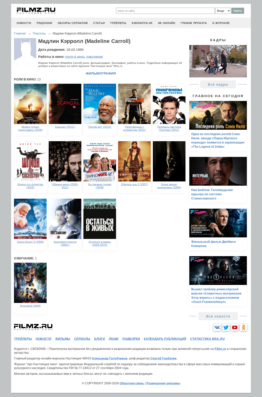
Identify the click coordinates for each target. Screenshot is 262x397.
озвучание (94, 57)
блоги (99, 338)
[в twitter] (225, 327)
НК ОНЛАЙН (166, 23)
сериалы (82, 338)
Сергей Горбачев (163, 358)
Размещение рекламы (163, 383)
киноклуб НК (142, 23)
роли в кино (74, 57)
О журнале (221, 23)
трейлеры (118, 23)
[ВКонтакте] (217, 327)
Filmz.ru (220, 348)
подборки (131, 338)
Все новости (218, 316)
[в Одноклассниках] (243, 327)
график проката (194, 23)
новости (24, 23)
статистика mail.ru (207, 338)
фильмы (62, 338)
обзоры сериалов (73, 23)
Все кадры (218, 84)
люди (114, 338)
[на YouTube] (234, 327)
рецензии (44, 23)
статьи (99, 23)
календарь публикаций (165, 338)
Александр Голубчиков (109, 358)
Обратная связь (132, 383)
